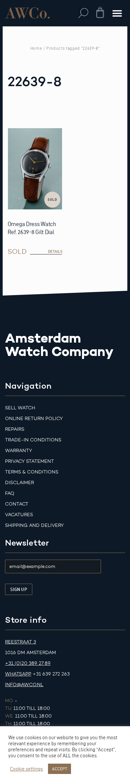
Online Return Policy (34, 418)
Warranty (18, 450)
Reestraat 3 (20, 642)
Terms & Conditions (31, 472)
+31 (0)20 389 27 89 (28, 663)
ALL (67, 755)
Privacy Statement (29, 461)
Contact (16, 504)
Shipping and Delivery (34, 525)
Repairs (14, 429)
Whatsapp (18, 674)
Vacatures (19, 515)
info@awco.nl (24, 685)
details (55, 251)
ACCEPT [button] (59, 768)
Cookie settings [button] (26, 769)
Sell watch (20, 408)
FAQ (9, 493)
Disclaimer (19, 482)
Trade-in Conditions (33, 440)
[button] (83, 13)
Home (36, 48)
